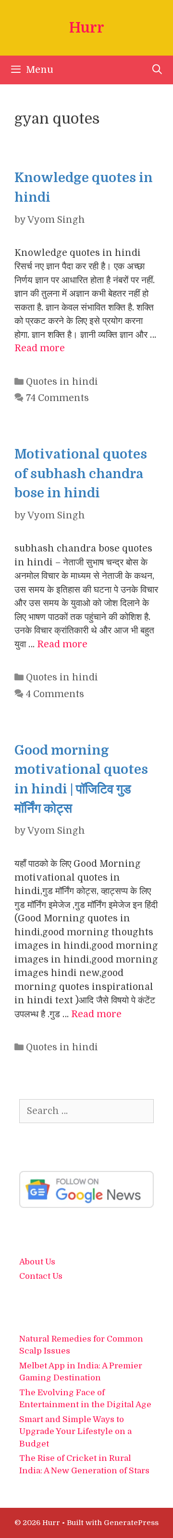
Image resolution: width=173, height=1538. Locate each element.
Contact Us (40, 1276)
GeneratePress (131, 1522)
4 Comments (55, 694)
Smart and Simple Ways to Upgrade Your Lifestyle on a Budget (75, 1431)
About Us (37, 1261)
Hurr (86, 28)
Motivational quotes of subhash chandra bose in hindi (80, 473)
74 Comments (57, 398)
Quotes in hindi (62, 382)
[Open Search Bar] (157, 70)
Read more (39, 348)
